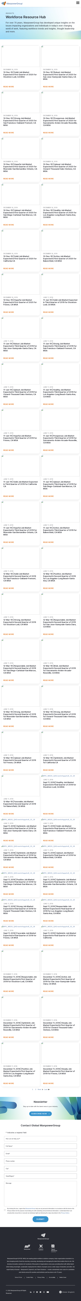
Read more (8, 87)
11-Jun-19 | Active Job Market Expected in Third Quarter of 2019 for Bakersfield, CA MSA (60, 530)
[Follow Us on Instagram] (44, 1292)
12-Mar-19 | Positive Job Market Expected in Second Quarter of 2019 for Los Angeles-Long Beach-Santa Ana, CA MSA (59, 577)
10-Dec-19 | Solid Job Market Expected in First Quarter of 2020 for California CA (20, 258)
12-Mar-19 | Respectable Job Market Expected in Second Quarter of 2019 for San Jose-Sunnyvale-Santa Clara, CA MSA (59, 623)
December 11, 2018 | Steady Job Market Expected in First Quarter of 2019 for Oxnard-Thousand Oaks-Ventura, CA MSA (59, 1026)
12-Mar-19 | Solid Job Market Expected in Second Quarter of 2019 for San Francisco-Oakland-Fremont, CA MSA (19, 577)
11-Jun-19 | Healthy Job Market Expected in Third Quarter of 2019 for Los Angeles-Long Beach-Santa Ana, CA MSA (60, 393)
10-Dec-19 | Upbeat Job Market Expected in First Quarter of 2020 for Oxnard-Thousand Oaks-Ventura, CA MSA (59, 167)
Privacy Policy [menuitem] (41, 1277)
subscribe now (39, 1114)
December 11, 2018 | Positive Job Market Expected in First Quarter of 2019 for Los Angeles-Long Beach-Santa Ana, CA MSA (19, 1072)
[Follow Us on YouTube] (48, 1292)
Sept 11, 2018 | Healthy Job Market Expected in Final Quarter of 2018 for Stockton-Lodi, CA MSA (59, 784)
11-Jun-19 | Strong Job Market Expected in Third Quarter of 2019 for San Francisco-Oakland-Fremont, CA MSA (60, 347)
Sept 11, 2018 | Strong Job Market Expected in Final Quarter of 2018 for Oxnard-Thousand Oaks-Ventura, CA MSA (19, 909)
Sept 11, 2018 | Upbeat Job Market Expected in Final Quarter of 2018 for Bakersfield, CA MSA (59, 855)
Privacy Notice (65, 1213)
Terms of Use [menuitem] (18, 1277)
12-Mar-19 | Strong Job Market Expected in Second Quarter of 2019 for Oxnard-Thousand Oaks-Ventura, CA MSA (59, 715)
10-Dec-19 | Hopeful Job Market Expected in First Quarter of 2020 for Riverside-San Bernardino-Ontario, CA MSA (20, 167)
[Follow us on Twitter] (37, 1292)
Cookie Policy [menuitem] (29, 1277)
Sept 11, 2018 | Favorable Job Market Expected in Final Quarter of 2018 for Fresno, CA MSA (19, 935)
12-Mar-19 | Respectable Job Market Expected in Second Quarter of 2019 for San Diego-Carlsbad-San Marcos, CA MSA (19, 669)
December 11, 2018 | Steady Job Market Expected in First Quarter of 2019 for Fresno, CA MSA (59, 1071)
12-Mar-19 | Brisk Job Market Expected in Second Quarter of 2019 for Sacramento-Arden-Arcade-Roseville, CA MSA (59, 669)
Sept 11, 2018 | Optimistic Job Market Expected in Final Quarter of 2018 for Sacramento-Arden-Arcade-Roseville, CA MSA (20, 856)
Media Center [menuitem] (62, 1277)
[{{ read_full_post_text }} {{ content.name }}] (20, 56)
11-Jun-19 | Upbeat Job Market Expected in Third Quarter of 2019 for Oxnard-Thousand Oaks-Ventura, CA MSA (20, 393)
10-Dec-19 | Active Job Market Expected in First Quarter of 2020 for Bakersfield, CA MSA (59, 258)
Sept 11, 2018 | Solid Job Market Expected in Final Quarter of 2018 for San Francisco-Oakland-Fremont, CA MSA (59, 829)
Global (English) (68, 1292)
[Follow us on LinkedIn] (30, 1292)
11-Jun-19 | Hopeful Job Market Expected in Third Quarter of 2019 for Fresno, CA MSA (20, 438)
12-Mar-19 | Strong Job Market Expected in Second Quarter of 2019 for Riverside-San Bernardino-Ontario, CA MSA (20, 715)
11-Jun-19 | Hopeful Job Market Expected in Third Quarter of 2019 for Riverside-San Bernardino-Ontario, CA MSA (20, 531)
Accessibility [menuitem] (52, 1277)
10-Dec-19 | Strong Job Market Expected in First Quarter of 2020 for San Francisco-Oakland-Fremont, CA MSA (20, 121)
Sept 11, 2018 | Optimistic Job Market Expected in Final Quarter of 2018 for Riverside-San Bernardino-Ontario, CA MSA (60, 883)
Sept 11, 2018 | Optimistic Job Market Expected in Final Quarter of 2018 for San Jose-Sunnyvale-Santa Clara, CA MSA (19, 829)
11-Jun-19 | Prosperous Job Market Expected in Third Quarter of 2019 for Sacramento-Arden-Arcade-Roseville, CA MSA (60, 439)
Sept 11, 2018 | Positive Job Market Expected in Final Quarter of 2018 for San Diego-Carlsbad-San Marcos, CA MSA (19, 883)
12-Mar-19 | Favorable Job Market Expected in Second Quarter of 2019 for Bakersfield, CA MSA (19, 803)
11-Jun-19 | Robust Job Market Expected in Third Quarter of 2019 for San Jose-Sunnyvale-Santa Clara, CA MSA (20, 347)
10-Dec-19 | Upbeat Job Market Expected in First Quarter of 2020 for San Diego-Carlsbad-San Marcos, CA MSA (20, 213)
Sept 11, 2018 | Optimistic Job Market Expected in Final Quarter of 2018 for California (59, 935)
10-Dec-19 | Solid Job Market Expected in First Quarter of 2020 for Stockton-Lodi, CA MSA (20, 74)
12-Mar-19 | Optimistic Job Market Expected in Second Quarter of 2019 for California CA (59, 760)
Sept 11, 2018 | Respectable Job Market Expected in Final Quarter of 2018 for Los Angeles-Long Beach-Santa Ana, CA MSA (59, 909)
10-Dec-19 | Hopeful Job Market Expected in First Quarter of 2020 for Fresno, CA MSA (20, 302)
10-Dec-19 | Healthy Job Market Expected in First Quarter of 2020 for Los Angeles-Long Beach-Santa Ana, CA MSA (59, 213)
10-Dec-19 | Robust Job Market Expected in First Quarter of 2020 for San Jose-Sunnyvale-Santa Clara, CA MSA (59, 75)
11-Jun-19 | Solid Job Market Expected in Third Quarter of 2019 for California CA (20, 484)
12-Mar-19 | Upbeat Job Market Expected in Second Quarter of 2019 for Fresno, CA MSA (19, 760)
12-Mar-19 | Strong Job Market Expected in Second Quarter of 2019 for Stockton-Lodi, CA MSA (19, 622)
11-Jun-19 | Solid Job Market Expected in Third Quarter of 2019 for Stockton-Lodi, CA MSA (60, 302)
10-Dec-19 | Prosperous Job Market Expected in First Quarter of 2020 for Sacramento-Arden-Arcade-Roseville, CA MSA (60, 121)
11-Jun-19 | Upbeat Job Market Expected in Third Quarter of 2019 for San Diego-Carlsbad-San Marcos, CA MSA (60, 485)
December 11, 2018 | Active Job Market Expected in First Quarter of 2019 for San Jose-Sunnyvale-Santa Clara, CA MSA (59, 980)
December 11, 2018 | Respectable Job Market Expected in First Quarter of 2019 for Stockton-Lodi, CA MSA (20, 979)
